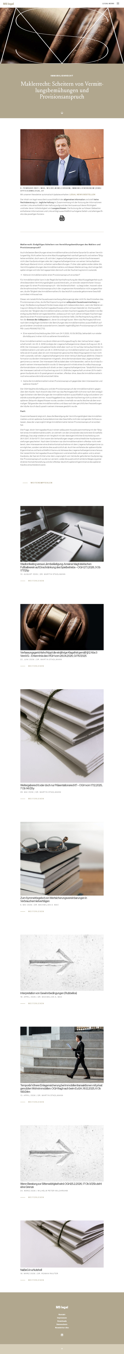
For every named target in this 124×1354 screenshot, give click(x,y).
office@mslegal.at (32, 191)
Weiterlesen (36, 581)
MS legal (8, 3)
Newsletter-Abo (62, 1328)
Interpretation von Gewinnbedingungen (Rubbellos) (48, 993)
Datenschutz (62, 1324)
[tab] (62, 482)
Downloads (62, 1321)
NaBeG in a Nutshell (31, 1269)
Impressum (62, 1318)
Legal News (108, 4)
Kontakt (62, 1315)
